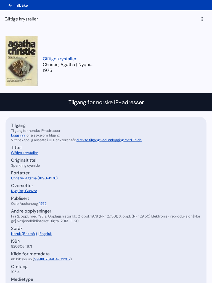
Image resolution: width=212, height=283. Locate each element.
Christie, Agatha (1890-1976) (34, 178)
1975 (47, 70)
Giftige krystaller (59, 59)
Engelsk (45, 233)
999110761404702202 (52, 259)
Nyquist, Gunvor (24, 190)
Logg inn (18, 135)
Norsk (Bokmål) (24, 233)
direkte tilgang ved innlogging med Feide (109, 140)
